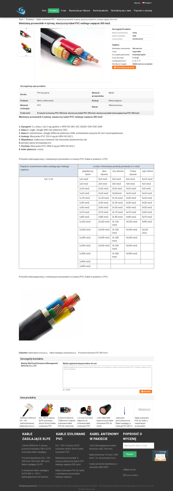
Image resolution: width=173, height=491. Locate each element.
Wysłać (129, 454)
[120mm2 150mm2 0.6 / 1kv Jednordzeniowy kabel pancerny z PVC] (28, 410)
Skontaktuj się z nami (121, 10)
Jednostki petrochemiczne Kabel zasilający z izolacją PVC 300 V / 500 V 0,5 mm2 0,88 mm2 (124, 424)
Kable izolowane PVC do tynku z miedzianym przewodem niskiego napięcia (142, 423)
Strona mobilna (131, 475)
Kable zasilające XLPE (36, 436)
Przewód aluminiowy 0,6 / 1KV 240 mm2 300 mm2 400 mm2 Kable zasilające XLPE (36, 461)
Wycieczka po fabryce (79, 10)
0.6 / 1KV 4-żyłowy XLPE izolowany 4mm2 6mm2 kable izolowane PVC (47, 422)
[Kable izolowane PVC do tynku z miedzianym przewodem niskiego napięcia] (143, 410)
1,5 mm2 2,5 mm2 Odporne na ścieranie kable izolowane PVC (85, 422)
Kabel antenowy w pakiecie (104, 436)
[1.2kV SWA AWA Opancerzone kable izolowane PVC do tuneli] (105, 410)
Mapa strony (130, 469)
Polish (148, 3)
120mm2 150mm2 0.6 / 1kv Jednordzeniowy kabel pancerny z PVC (28, 423)
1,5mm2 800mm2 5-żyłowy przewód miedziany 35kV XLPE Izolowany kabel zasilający (36, 448)
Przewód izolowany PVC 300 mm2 (93, 353)
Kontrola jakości (100, 10)
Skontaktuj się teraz (125, 67)
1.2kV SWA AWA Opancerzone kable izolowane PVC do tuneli (105, 422)
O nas (63, 10)
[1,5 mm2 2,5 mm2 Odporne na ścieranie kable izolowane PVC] (86, 410)
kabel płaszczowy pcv (37, 353)
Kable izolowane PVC (45, 19)
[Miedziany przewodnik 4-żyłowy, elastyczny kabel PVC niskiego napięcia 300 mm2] (73, 55)
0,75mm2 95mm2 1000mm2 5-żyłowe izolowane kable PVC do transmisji (66, 422)
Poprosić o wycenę (143, 10)
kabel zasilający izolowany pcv (63, 353)
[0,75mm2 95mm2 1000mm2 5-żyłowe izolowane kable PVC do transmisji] (66, 410)
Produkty (53, 10)
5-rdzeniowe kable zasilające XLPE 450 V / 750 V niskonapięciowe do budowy (35, 473)
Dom (44, 10)
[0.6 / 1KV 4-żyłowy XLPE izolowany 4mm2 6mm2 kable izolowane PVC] (47, 410)
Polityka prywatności (28, 486)
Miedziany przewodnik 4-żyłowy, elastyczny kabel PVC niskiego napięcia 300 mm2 (69, 461)
